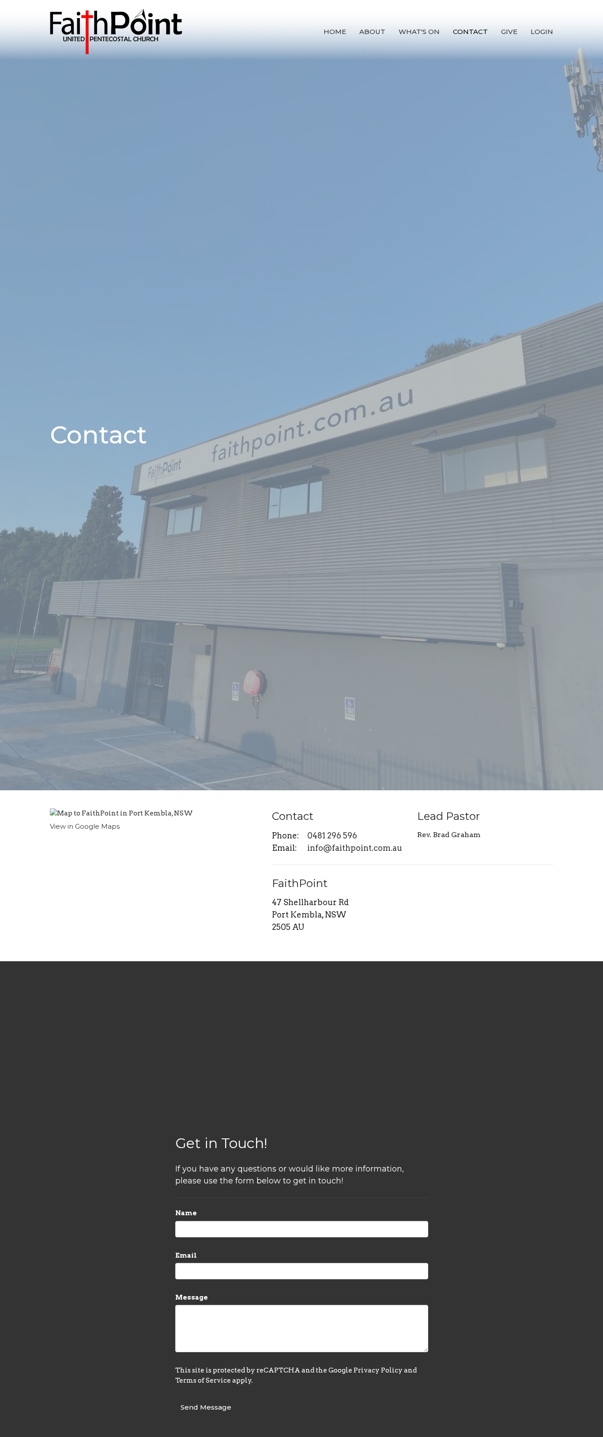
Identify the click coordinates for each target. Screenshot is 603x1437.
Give (509, 31)
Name (186, 1213)
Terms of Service (203, 1380)
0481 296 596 (332, 835)
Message (191, 1297)
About (372, 31)
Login (542, 31)
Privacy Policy (378, 1370)
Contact (470, 31)
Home (335, 31)
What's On (419, 31)
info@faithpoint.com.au (354, 848)
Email (186, 1255)
